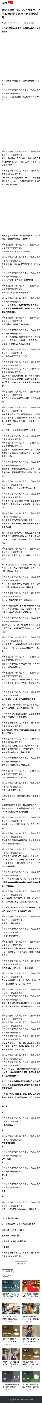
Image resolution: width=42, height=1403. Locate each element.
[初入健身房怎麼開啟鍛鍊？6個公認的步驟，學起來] (11, 1308)
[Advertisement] (21, 57)
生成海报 (8, 1271)
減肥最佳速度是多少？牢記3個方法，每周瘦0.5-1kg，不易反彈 (10, 1340)
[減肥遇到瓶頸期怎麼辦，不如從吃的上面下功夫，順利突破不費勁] (31, 1308)
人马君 (4, 23)
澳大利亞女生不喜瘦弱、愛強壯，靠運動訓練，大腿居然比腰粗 (30, 1385)
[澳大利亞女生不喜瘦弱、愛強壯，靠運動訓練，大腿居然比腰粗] (31, 1376)
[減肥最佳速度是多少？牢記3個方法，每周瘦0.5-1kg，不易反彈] (11, 1331)
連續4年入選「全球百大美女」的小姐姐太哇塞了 (10, 1363)
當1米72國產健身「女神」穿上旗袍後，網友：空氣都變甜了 (30, 1340)
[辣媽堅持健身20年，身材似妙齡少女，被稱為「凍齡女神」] (31, 1354)
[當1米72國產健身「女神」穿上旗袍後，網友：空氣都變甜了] (31, 1331)
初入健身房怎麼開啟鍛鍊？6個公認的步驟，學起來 (10, 1317)
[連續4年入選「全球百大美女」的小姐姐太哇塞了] (11, 1354)
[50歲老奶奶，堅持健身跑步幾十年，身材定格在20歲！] (31, 1286)
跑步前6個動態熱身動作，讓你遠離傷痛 (10, 1385)
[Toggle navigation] (38, 3)
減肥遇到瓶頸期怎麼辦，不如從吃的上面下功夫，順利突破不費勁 (30, 1317)
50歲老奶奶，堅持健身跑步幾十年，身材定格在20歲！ (30, 1295)
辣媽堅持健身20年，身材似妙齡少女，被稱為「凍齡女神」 (30, 1363)
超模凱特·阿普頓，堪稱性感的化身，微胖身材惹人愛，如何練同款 (10, 1295)
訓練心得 (27, 23)
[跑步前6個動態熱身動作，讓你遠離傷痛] (11, 1376)
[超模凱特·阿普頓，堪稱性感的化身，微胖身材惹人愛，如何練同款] (11, 1286)
